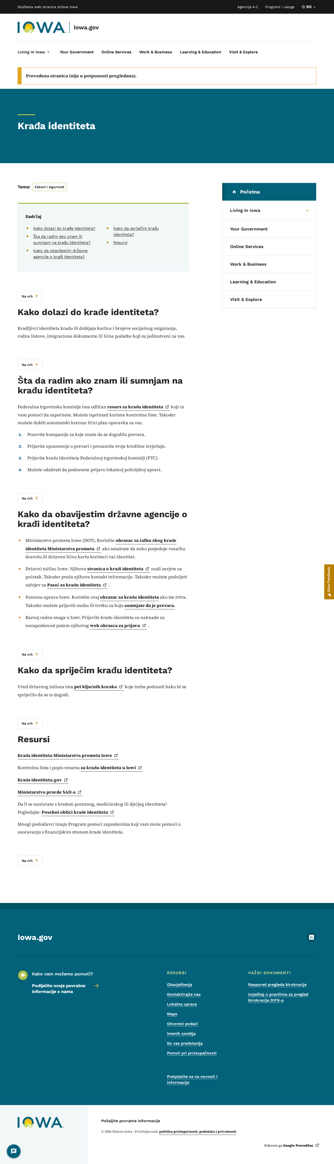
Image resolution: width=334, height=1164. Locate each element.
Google (298, 1145)
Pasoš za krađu (74, 585)
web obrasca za (115, 625)
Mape (172, 1014)
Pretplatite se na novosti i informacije (192, 1079)
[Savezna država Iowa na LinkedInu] (311, 940)
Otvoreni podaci (182, 1023)
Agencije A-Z (247, 7)
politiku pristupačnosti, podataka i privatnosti (197, 1131)
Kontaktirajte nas (184, 994)
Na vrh (27, 296)
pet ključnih (95, 687)
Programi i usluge (279, 7)
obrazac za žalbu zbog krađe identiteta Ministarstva (100, 544)
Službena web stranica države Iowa (48, 7)
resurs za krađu (135, 407)
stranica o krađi (115, 569)
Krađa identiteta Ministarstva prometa (65, 755)
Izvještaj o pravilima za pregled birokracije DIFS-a (278, 997)
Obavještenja (179, 984)
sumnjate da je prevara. (149, 605)
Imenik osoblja (181, 1033)
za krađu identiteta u (108, 768)
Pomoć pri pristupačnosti (192, 1053)
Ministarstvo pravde (47, 792)
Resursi (120, 242)
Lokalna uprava (182, 1004)
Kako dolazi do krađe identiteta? (64, 228)
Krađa (40, 780)
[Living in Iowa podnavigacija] (48, 52)
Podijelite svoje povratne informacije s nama (58, 988)
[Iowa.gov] (42, 27)
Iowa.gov (86, 27)
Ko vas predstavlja (185, 1043)
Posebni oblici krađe (75, 812)
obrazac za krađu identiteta (129, 597)
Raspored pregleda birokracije (277, 984)
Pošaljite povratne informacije (130, 1120)
